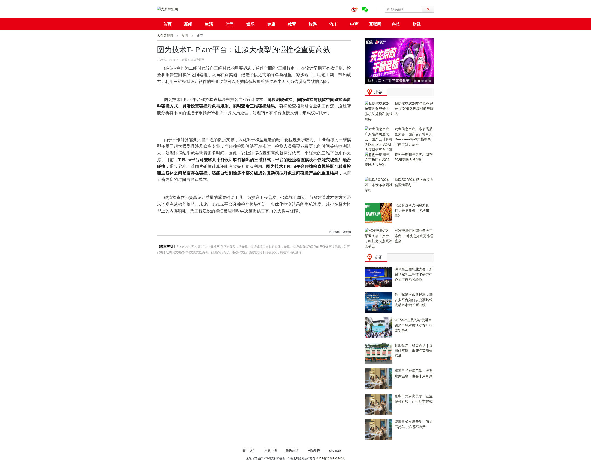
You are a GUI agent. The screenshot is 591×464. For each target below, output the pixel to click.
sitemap (335, 450)
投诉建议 (292, 450)
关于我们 (248, 450)
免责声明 (270, 450)
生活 (209, 24)
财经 (417, 24)
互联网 (375, 24)
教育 (292, 24)
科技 (396, 24)
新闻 (188, 24)
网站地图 (314, 450)
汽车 (333, 24)
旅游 (313, 24)
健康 (271, 24)
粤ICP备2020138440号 (330, 458)
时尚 (230, 24)
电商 (354, 24)
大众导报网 (165, 35)
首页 (167, 24)
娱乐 (250, 24)
